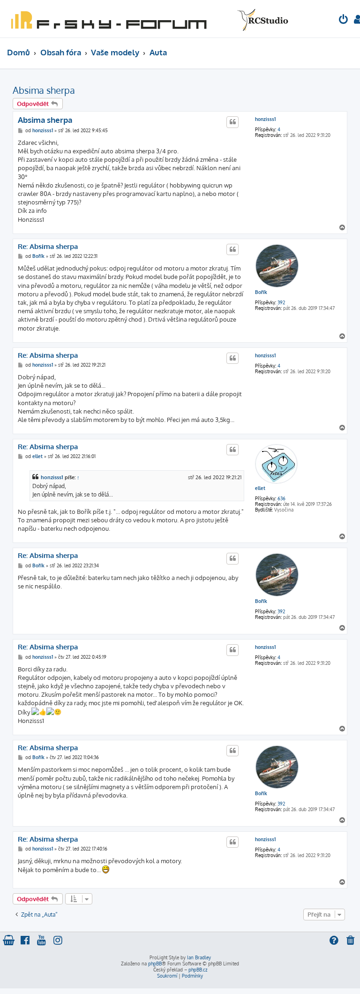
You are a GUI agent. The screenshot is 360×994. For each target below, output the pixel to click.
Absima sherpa (44, 90)
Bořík (261, 292)
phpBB (155, 963)
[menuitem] (343, 20)
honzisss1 (265, 119)
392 (281, 302)
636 (281, 498)
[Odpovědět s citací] (232, 122)
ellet (260, 488)
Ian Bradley (199, 957)
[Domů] (147, 19)
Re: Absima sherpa (48, 246)
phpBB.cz (197, 969)
